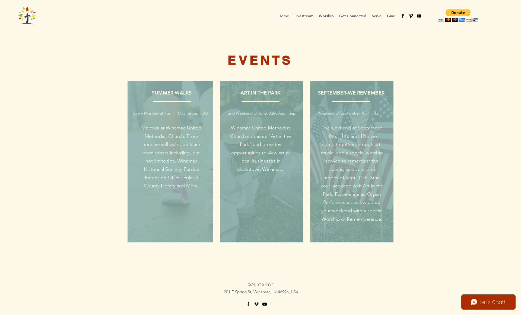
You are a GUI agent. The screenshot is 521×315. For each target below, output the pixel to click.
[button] (352, 16)
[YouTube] (419, 16)
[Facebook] (402, 16)
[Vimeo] (411, 16)
